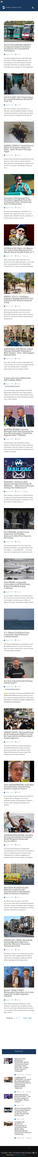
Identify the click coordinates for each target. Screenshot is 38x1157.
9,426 (25, 1018)
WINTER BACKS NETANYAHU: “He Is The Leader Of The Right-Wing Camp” (23, 1098)
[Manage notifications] (33, 1152)
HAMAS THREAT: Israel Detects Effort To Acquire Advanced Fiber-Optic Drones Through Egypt (19, 148)
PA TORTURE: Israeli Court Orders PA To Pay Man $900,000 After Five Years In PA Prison (17, 535)
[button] (1, 1)
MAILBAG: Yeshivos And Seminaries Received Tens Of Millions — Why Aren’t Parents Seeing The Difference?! (19, 484)
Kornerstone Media (20, 1155)
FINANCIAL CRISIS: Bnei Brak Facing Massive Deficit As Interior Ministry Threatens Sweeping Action (18, 943)
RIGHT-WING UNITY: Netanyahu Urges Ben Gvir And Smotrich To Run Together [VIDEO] (19, 993)
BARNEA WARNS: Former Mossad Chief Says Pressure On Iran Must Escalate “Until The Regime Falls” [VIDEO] (18, 432)
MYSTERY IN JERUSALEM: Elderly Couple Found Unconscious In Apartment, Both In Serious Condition (17, 890)
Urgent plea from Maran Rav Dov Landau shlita (17, 379)
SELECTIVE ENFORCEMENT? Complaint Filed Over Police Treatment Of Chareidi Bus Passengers (17, 47)
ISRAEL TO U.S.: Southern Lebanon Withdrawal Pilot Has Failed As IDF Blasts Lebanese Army (18, 299)
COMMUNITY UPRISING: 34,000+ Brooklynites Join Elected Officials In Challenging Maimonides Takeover (23, 1083)
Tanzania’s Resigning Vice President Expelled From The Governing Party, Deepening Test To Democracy (17, 201)
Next (30, 1018)
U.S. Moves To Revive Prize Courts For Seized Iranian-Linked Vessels (16, 634)
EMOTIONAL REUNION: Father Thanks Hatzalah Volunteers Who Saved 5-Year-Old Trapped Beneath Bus (19, 352)
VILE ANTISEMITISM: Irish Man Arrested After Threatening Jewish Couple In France (19, 786)
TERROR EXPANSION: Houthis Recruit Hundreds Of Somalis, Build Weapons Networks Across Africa (18, 838)
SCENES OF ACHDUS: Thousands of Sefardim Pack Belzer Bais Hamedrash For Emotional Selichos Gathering (23, 1128)
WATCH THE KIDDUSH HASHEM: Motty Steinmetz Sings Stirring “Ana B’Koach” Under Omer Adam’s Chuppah (22, 1064)
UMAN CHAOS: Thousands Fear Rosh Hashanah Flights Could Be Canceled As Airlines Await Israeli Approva (19, 735)
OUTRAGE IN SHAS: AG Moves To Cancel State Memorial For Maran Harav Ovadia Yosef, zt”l (19, 250)
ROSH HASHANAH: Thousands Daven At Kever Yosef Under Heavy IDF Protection (23, 1112)
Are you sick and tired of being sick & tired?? (18, 682)
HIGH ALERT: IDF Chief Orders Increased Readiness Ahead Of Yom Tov (18, 99)
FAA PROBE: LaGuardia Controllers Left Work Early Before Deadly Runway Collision (17, 585)
